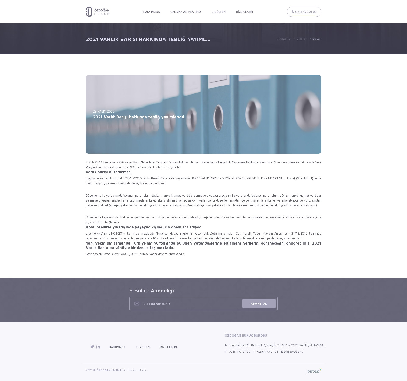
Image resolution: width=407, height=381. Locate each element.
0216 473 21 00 (237, 351)
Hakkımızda (117, 347)
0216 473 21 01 (265, 351)
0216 (305, 11)
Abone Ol (259, 303)
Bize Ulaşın (168, 347)
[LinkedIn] (98, 347)
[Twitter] (93, 347)
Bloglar (301, 38)
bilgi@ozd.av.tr (292, 351)
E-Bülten (143, 347)
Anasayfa (283, 38)
